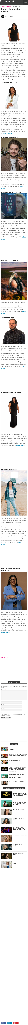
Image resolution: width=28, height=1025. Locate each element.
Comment (3, 689)
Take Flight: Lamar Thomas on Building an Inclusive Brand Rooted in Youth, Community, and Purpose (20, 794)
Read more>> (7, 133)
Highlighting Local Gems (18, 819)
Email (2, 704)
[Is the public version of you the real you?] (6, 841)
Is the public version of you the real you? (20, 836)
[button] (25, 2)
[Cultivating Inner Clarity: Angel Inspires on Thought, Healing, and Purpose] (6, 806)
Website (3, 708)
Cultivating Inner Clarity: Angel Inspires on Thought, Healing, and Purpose (19, 802)
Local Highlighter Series (18, 810)
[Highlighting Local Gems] (6, 823)
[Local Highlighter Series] (6, 815)
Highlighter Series (6, 6)
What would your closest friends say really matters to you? (20, 828)
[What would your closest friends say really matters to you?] (6, 832)
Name (2, 700)
